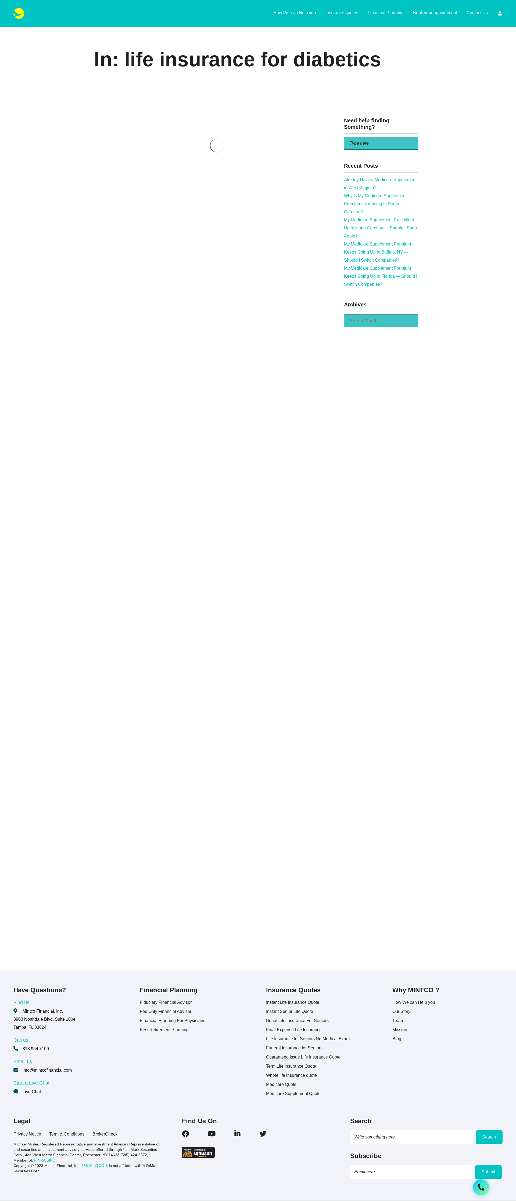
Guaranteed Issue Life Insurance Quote (303, 1057)
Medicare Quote (281, 1084)
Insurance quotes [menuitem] (341, 12)
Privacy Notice (27, 1134)
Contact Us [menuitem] (477, 12)
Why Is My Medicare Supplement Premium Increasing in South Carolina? (375, 203)
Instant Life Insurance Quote (292, 1002)
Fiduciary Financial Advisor (166, 1002)
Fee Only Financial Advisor (165, 1011)
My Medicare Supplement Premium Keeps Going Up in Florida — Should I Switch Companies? (380, 276)
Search (489, 1137)
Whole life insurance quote (291, 1075)
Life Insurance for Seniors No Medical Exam (308, 1039)
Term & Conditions (66, 1134)
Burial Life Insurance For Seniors (297, 1020)
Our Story (401, 1011)
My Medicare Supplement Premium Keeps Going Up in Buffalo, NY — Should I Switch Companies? (377, 252)
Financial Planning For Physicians (172, 1020)
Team (397, 1020)
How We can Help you (413, 1002)
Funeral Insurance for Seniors (294, 1048)
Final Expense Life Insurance (294, 1029)
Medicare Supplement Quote (293, 1093)
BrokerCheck (104, 1134)
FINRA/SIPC (44, 1160)
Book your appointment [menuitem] (435, 12)
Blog (396, 1039)
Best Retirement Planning (164, 1029)
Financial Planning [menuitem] (386, 12)
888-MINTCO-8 (94, 1165)
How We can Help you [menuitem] (294, 12)
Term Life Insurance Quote (291, 1066)
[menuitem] (500, 13)
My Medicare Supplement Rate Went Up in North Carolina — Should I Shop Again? (380, 228)
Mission (399, 1029)
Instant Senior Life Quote (289, 1011)
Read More (139, 347)
